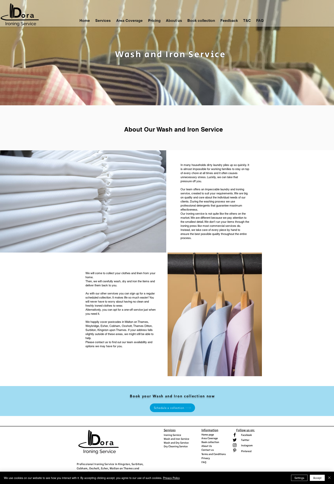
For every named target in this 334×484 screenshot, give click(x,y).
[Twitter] (234, 439)
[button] (103, 18)
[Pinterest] (234, 450)
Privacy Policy (171, 478)
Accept (317, 478)
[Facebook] (234, 434)
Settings (299, 478)
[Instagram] (234, 445)
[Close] (329, 478)
